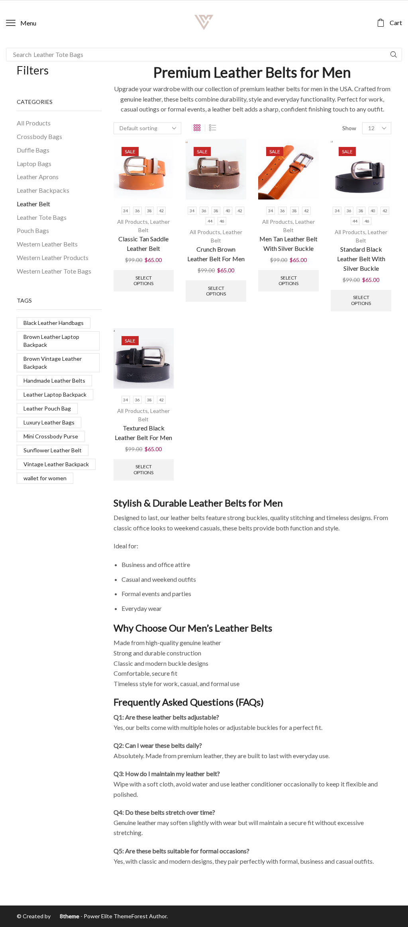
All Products (132, 221)
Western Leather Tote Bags (54, 271)
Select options (143, 280)
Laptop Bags (34, 163)
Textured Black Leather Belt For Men (143, 432)
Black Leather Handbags (54, 322)
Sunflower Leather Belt (53, 450)
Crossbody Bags (39, 136)
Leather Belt (33, 203)
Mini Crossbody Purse (51, 436)
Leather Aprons (38, 176)
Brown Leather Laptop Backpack (51, 340)
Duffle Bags (33, 150)
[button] (21, 23)
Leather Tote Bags (42, 217)
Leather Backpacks (43, 190)
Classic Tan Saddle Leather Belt (143, 243)
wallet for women (45, 478)
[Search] (394, 54)
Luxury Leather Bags (49, 422)
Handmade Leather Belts (54, 380)
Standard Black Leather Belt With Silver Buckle (361, 258)
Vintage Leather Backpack (56, 464)
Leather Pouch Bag (47, 408)
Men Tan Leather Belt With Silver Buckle (288, 243)
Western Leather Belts (47, 244)
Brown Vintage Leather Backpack (53, 362)
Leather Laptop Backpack (55, 394)
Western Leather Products (52, 257)
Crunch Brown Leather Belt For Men (216, 253)
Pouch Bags (33, 230)
